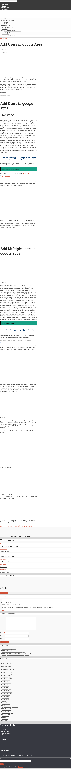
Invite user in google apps (25, 526)
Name (2, 633)
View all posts (4, 593)
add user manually (15, 525)
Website (2, 639)
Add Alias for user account (7, 556)
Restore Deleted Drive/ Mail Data (9, 546)
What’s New (5, 30)
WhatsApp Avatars (7, 650)
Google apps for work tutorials (9, 526)
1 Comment (3, 49)
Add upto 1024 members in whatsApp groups (13, 652)
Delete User (3, 567)
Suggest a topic (6, 733)
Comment (3, 630)
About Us (5, 730)
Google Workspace (7, 27)
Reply (3, 610)
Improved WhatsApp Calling (9, 649)
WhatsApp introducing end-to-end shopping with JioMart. (17, 653)
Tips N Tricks (6, 32)
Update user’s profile (5, 551)
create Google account (26, 525)
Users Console (4, 39)
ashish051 (4, 51)
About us (4, 29)
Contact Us (5, 34)
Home (4, 25)
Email (2, 636)
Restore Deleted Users (6, 562)
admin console (27, 173)
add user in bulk (4, 525)
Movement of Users (5, 572)
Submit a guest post (8, 735)
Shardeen (20, 767)
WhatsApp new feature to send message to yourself (15, 655)
